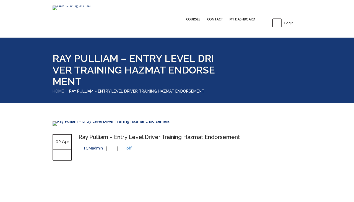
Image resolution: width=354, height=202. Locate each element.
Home (58, 91)
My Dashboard (242, 19)
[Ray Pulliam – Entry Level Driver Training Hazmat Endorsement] (111, 121)
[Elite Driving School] (72, 8)
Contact (215, 19)
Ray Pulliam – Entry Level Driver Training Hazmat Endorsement (159, 137)
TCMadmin (93, 148)
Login (288, 23)
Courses (193, 19)
